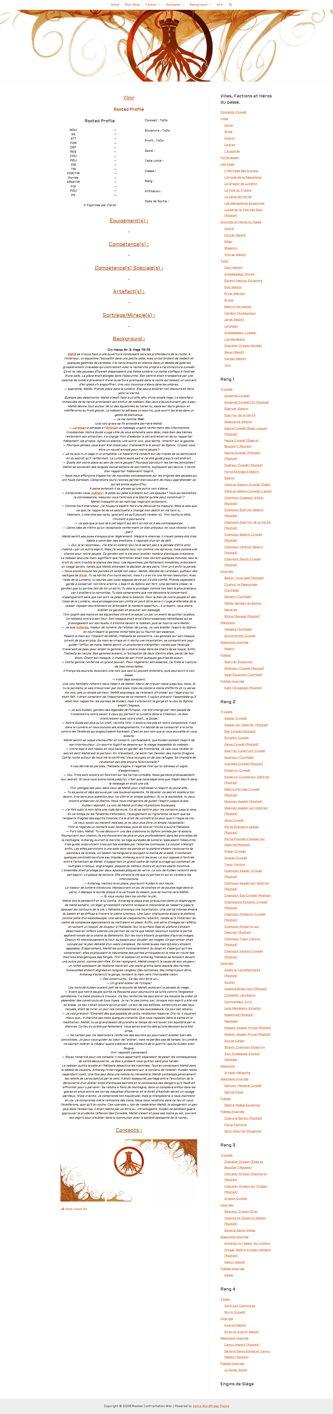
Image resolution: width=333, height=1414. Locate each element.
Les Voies (227, 164)
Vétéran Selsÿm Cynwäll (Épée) (247, 485)
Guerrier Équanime (238, 662)
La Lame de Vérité (237, 197)
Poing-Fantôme (235, 1125)
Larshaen (79, 428)
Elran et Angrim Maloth (241, 1332)
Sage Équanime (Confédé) (243, 675)
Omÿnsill (112, 428)
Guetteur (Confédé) (239, 757)
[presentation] (158, 5)
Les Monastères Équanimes (244, 203)
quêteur (97, 493)
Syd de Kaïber (234, 1041)
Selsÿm (229, 478)
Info (219, 4)
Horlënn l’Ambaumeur (240, 313)
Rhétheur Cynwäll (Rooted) (244, 668)
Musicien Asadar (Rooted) (243, 801)
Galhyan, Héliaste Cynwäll (243, 1086)
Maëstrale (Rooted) (238, 1015)
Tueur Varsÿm (234, 864)
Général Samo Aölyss (239, 1230)
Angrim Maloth (235, 1325)
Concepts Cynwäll (233, 112)
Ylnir (227, 365)
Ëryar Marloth (234, 293)
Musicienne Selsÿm (238, 422)
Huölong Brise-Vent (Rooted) (245, 989)
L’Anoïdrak (232, 151)
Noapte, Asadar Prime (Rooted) (247, 1028)
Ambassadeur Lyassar (240, 333)
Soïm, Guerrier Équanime (242, 1131)
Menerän (230, 610)
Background (198, 4)
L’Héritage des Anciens (241, 171)
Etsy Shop (132, 4)
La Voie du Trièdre (237, 190)
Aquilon (229, 982)
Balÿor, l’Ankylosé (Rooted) (244, 578)
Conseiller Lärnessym (240, 995)
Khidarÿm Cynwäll (237, 770)
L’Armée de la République (242, 177)
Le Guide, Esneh (235, 1370)
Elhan (228, 241)
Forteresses (229, 158)
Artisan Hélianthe (237, 1073)
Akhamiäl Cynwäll (237, 396)
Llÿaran (229, 145)
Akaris (229, 229)
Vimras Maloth (235, 255)
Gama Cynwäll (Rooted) (241, 744)
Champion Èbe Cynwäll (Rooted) (247, 895)
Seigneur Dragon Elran (241, 1211)
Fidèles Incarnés (232, 681)
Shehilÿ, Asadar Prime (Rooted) (247, 1034)
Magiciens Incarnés (234, 642)
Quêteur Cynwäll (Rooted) (243, 465)
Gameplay (173, 4)
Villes (224, 119)
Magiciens (227, 623)
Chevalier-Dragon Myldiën (243, 346)
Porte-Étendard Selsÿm (241, 472)
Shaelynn (230, 248)
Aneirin (229, 138)
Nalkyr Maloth (234, 1262)
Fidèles (225, 655)
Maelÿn (229, 649)
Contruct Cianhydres (239, 1306)
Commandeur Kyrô (238, 1002)
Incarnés (226, 571)
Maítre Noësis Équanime (242, 1105)
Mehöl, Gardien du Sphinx (242, 603)
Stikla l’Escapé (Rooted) (242, 616)
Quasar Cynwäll (235, 858)
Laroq (228, 125)
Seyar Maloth (234, 352)
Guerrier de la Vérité (239, 415)
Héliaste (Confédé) (238, 629)
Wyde (83, 575)
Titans (225, 1299)
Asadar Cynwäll (235, 718)
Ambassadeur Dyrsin (239, 274)
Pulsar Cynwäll (235, 851)
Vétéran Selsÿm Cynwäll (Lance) (248, 491)
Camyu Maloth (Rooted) (241, 1345)
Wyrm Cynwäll (234, 1312)
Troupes (226, 389)
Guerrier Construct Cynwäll (244, 751)
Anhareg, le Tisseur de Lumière (247, 1243)
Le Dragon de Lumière (240, 184)
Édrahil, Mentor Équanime (243, 281)
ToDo (224, 261)
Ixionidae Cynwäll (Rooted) (243, 764)
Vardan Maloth (235, 359)
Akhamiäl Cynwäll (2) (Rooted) (246, 402)
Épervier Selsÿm (236, 409)
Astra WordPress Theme (211, 1406)
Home (115, 4)
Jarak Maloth (234, 320)
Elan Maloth (233, 287)
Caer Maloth (233, 267)
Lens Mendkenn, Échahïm (242, 1008)
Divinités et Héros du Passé (240, 222)
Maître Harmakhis (237, 307)
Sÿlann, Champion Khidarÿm (244, 1047)
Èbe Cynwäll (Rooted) (240, 731)
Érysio (228, 300)
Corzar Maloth (235, 235)
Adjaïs (228, 1275)
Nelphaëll (231, 1021)
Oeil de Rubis (233, 1092)
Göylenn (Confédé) (237, 597)
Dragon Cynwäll (235, 1198)
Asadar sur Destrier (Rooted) (246, 725)
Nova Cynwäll (234, 820)
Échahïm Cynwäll (236, 738)
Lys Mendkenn (234, 339)
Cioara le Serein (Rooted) (243, 1118)
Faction (151, 4)
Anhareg (82, 627)
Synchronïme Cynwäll (239, 636)
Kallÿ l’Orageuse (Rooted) (243, 688)
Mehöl (71, 354)
